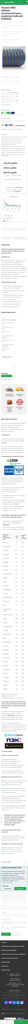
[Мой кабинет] (24, 2)
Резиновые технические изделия (13, 946)
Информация (5, 970)
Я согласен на (15, 927)
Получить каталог (14, 997)
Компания (4, 966)
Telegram (18, 1002)
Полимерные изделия (8, 950)
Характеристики (18, 238)
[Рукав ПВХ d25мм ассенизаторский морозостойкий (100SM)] (14, 58)
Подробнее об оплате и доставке (11, 129)
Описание (6, 238)
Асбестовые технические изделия (13, 954)
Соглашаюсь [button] (20, 888)
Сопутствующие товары (9, 958)
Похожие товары (6, 356)
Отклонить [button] (8, 888)
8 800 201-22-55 (14, 990)
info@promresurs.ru (15, 975)
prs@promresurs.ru (16, 784)
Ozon (6, 1002)
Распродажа (5, 962)
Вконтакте (14, 1002)
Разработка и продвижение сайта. (15, 1013)
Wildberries (10, 1002)
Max (22, 1002)
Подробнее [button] (5, 885)
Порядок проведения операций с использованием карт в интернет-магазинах (12, 851)
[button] (13, 70)
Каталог (4, 942)
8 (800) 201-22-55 (16, 790)
